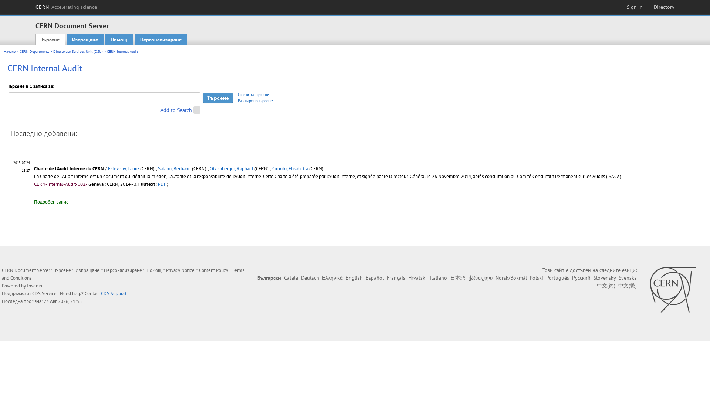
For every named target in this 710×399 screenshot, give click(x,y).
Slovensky (605, 277)
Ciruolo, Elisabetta (290, 169)
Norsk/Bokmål (511, 277)
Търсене (50, 39)
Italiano (438, 277)
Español (375, 277)
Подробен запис (51, 202)
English (354, 277)
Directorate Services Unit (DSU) (78, 51)
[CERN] (672, 289)
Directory (664, 7)
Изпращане (85, 39)
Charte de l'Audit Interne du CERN (69, 169)
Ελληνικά (332, 277)
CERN (66, 7)
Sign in (635, 7)
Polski (536, 277)
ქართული (481, 277)
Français (396, 277)
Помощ (119, 39)
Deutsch (310, 277)
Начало (10, 51)
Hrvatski (417, 277)
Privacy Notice (180, 270)
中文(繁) (627, 285)
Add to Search (176, 110)
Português (557, 277)
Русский (581, 277)
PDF (162, 184)
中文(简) (606, 285)
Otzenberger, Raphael (231, 169)
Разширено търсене (255, 100)
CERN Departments (34, 51)
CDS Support (113, 293)
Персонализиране (161, 39)
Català (291, 277)
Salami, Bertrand (174, 169)
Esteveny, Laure (123, 169)
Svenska (628, 277)
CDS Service (44, 293)
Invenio (34, 286)
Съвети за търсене (253, 94)
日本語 (458, 277)
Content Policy (213, 270)
